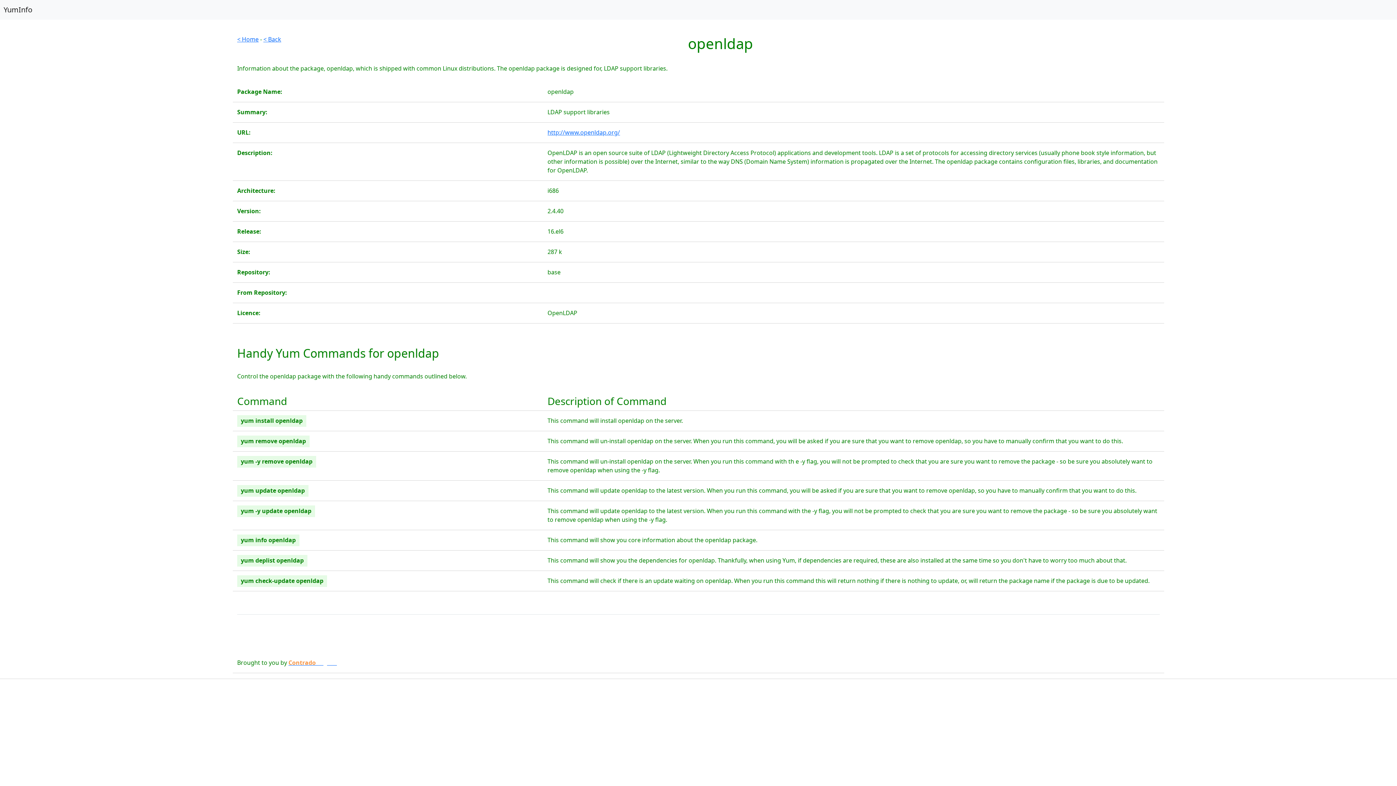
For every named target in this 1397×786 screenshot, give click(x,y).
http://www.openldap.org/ (584, 132)
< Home (248, 39)
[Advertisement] (116, 86)
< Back (272, 39)
